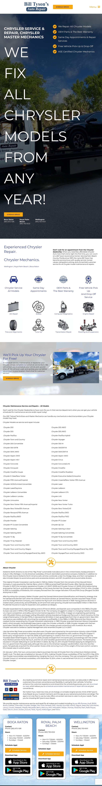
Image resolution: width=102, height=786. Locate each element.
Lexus (5, 707)
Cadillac (11, 705)
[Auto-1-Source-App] (11, 694)
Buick (5, 705)
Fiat (38, 705)
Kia (87, 705)
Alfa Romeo (82, 703)
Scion (16, 710)
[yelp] (15, 689)
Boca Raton (34, 267)
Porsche (77, 707)
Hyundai (65, 705)
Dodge (33, 705)
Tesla (33, 710)
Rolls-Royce (90, 707)
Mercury (44, 707)
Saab (5, 710)
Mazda (24, 707)
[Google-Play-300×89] (17, 767)
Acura (74, 703)
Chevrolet (19, 705)
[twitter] (11, 689)
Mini (50, 707)
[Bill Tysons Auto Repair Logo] (11, 680)
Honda (59, 705)
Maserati (18, 707)
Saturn (10, 710)
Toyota (38, 710)
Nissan (64, 707)
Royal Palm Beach (21, 267)
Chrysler (27, 705)
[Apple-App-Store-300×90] (17, 759)
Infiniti (72, 705)
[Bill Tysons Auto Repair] (36, 3)
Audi (89, 703)
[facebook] (6, 689)
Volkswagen (46, 710)
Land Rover (94, 705)
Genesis (48, 705)
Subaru (22, 710)
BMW (94, 703)
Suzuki (28, 710)
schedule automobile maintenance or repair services (67, 686)
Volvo (58, 710)
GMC (54, 705)
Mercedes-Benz (34, 707)
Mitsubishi (57, 707)
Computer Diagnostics (63, 314)
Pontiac (71, 707)
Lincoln (11, 707)
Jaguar (78, 705)
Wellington (8, 267)
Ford (42, 705)
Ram (83, 707)
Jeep (84, 705)
